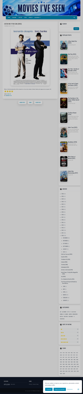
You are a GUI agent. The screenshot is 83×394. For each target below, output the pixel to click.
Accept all (49, 389)
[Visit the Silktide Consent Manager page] (78, 389)
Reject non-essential (59, 389)
